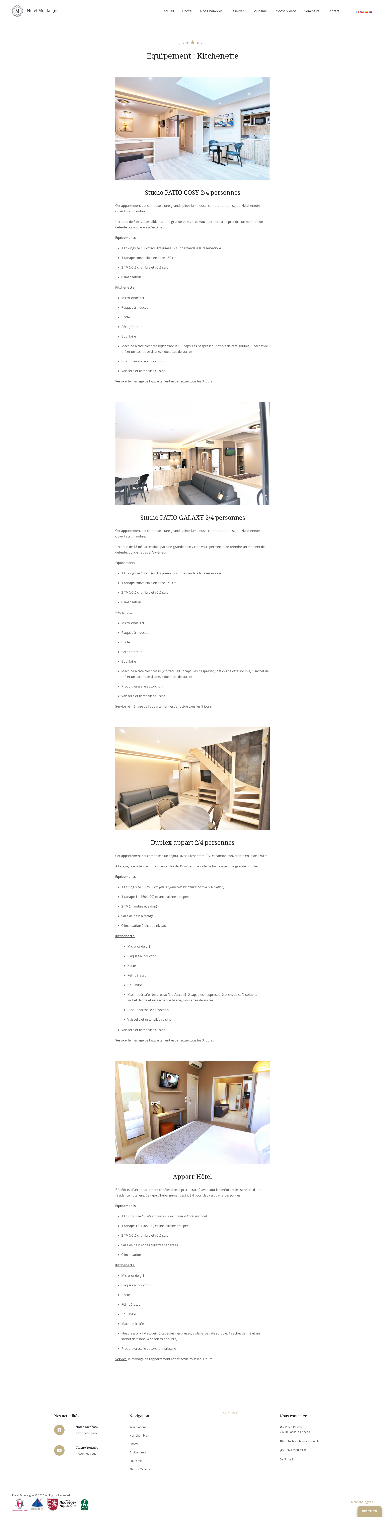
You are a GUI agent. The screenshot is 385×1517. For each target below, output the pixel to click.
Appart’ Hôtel (192, 1176)
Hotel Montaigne (43, 11)
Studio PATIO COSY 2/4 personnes (192, 192)
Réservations (137, 1427)
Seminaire (311, 11)
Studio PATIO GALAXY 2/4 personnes (192, 517)
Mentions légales (362, 1502)
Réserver (237, 11)
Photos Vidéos (285, 11)
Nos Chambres (211, 11)
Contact (333, 11)
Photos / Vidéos (139, 1469)
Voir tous (230, 1412)
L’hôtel (187, 11)
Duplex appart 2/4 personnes (192, 842)
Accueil (169, 11)
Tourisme (259, 11)
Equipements (137, 1452)
